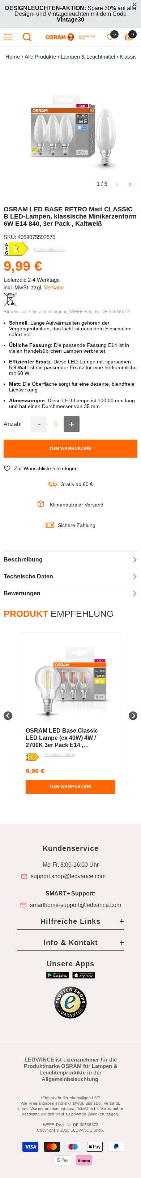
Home (12, 57)
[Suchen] (27, 37)
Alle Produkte (40, 57)
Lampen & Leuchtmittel (88, 57)
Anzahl (13, 424)
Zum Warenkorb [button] (92, 786)
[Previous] (117, 184)
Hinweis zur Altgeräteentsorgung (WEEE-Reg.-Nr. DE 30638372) (67, 311)
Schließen (134, 4)
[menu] (8, 37)
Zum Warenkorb (70, 448)
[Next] (130, 184)
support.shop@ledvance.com (68, 876)
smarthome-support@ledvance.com (75, 905)
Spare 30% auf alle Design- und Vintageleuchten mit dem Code (70, 14)
